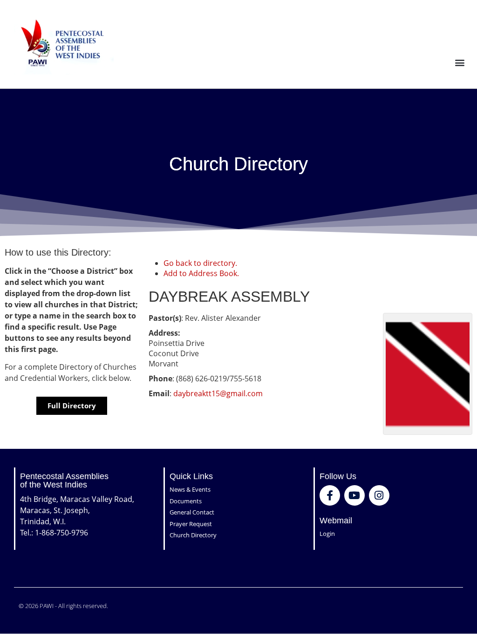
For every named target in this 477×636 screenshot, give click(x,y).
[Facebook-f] (330, 495)
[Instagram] (379, 495)
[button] (460, 62)
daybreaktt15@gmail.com (218, 393)
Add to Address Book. (201, 273)
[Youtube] (354, 495)
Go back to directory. (200, 263)
